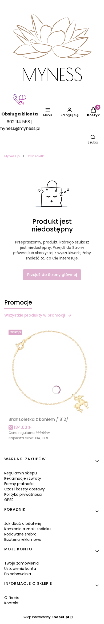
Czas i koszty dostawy (24, 489)
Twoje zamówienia (21, 563)
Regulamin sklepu (20, 473)
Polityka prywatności (23, 494)
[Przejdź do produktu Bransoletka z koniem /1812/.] (52, 370)
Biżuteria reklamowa (22, 539)
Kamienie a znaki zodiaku (27, 528)
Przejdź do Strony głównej (52, 274)
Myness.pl (12, 156)
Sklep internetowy (46, 617)
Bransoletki (36, 156)
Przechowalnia (17, 574)
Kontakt (11, 603)
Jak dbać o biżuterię (22, 523)
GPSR (9, 499)
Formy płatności (19, 483)
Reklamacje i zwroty (22, 478)
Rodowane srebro (20, 534)
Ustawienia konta (20, 568)
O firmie (11, 597)
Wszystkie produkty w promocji (34, 315)
